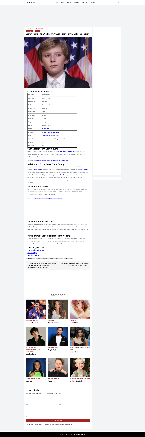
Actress (69, 2)
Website (28, 410)
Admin (41, 28)
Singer (38, 350)
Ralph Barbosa (53, 350)
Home (56, 2)
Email (60, 404)
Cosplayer (73, 320)
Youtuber (76, 2)
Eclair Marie (74, 323)
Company (93, 2)
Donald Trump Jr (47, 132)
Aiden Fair (51, 381)
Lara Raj (29, 381)
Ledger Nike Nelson (77, 381)
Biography (29, 31)
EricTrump (56, 132)
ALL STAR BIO (31, 2)
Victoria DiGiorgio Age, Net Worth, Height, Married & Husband (51, 160)
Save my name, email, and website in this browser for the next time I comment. (46, 417)
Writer (56, 347)
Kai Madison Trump (35, 250)
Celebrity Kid (80, 379)
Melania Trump (68, 258)
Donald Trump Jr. (65, 175)
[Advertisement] (107, 88)
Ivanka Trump (46, 135)
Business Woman (74, 347)
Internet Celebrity (85, 347)
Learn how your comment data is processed (60, 424)
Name (27, 404)
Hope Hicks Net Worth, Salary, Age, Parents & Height (48, 198)
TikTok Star (57, 379)
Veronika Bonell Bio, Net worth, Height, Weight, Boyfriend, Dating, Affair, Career (75, 264)
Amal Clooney (53, 323)
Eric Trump (32, 252)
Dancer (33, 379)
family (51, 258)
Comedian (85, 2)
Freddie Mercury (32, 323)
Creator (50, 379)
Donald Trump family (42, 258)
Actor (62, 2)
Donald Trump (30, 258)
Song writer (29, 352)
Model (71, 350)
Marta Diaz (74, 352)
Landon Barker (31, 354)
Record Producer (31, 350)
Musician (35, 320)
